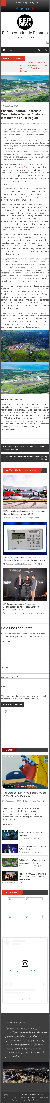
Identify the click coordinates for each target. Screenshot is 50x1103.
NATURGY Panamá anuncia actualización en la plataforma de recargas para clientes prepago (24, 559)
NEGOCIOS (6, 98)
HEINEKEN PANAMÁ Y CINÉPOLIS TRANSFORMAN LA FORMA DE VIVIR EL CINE (33, 877)
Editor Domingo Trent (29, 518)
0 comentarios (41, 124)
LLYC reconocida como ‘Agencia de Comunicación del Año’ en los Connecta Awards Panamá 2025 (21, 607)
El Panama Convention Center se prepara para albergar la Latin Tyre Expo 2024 (24, 512)
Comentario (6, 641)
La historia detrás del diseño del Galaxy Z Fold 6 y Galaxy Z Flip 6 (26, 457)
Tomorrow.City (21, 167)
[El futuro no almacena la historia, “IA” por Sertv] (10, 848)
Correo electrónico (9, 677)
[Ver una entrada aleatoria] (46, 49)
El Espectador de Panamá (25, 32)
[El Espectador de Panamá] (4, 50)
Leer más (6, 824)
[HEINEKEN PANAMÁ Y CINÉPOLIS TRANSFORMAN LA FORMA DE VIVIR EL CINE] (10, 876)
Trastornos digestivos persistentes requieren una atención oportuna (24, 447)
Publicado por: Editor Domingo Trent (16, 124)
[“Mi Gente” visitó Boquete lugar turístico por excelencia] (10, 862)
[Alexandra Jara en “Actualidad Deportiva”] (10, 835)
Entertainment (21, 787)
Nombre (5, 667)
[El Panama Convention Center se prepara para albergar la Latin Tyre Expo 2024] (25, 492)
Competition (8, 787)
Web (3, 686)
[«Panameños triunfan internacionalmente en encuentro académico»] (24, 772)
